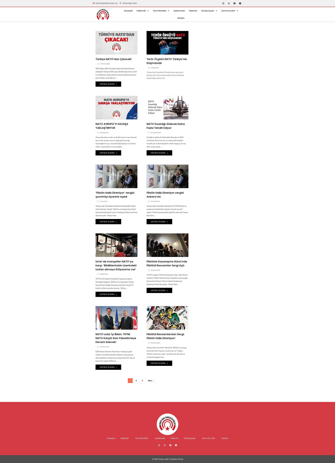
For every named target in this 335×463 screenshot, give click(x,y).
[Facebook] (234, 3)
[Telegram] (240, 3)
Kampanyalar (207, 11)
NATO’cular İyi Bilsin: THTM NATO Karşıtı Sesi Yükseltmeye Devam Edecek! (116, 338)
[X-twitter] (229, 3)
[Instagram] (223, 3)
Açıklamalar (179, 11)
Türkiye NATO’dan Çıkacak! (114, 59)
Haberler (193, 11)
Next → (151, 380)
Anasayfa (128, 11)
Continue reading (107, 84)
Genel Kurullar (228, 11)
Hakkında (141, 11)
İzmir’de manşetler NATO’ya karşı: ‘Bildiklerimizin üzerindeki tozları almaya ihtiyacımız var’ (116, 265)
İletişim (181, 18)
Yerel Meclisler (160, 11)
